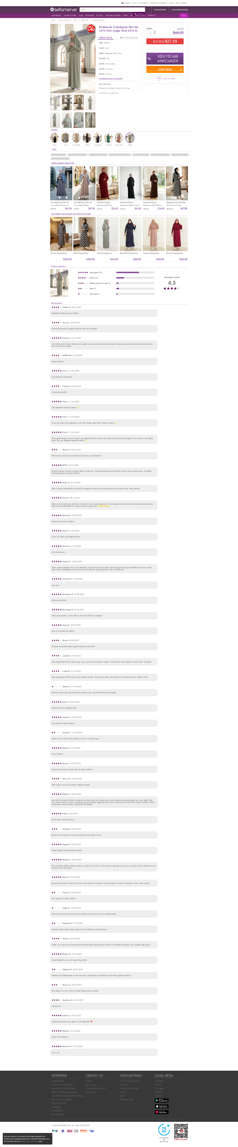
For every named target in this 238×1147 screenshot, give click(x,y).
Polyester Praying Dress (98, 155)
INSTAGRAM (159, 1088)
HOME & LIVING (140, 15)
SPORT (125, 15)
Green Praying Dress (104, 253)
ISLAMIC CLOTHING (70, 15)
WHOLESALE (90, 1092)
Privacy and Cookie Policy (29, 1141)
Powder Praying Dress (151, 253)
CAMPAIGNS (56, 1107)
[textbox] (106, 9)
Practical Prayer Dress (180, 155)
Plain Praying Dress (58, 155)
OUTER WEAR (89, 15)
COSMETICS (151, 15)
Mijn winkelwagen (180, 10)
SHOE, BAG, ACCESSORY (113, 15)
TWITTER (158, 1085)
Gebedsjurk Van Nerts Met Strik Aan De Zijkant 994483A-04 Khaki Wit (175, 205)
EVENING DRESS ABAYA (129, 1088)
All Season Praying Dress (160, 155)
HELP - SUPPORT (181, 3)
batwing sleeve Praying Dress (120, 155)
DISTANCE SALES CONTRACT (63, 1085)
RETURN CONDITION (129, 38)
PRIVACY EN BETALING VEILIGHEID (64, 1092)
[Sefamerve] (64, 9)
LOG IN (134, 3)
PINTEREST (159, 1092)
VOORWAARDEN (57, 1081)
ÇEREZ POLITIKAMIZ (59, 1103)
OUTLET (183, 15)
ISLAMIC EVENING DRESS (129, 1081)
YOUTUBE (158, 1096)
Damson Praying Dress (59, 253)
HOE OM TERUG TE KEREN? (61, 1099)
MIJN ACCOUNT (160, 10)
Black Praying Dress (81, 253)
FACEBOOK (159, 1081)
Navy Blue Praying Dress (129, 253)
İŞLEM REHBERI (57, 1111)
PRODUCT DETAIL (105, 38)
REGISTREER (143, 3)
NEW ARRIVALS (56, 15)
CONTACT (89, 1081)
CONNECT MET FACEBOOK (158, 3)
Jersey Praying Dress (140, 155)
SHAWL (123, 1092)
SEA (131, 15)
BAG (122, 1096)
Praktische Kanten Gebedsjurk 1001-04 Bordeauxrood (104, 205)
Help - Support (91, 1085)
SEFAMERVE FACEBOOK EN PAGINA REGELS (68, 1096)
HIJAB (81, 15)
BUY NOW (165, 41)
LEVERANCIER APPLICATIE (96, 1088)
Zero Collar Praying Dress (77, 155)
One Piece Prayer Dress (60, 158)
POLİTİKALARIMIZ (58, 1114)
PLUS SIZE (99, 15)
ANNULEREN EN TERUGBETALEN (64, 1088)
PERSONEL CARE (126, 1099)
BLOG (171, 3)
